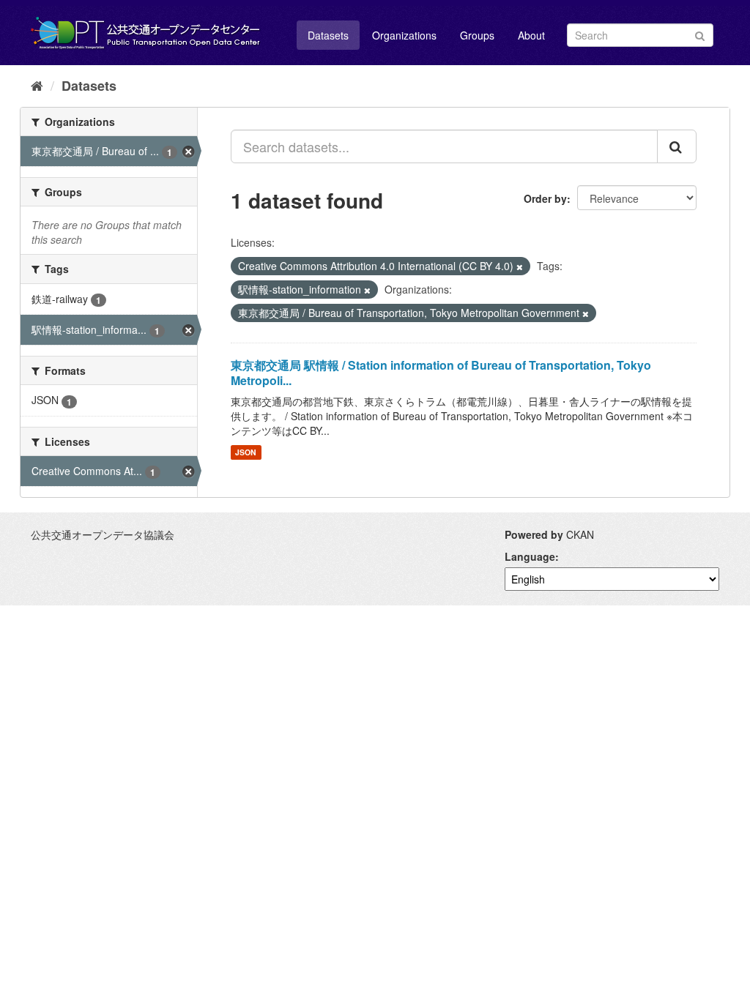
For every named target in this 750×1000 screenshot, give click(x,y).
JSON (245, 452)
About (531, 35)
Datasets (328, 35)
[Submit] (700, 34)
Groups (477, 35)
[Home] (37, 84)
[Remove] (519, 266)
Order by (545, 198)
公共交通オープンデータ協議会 (102, 534)
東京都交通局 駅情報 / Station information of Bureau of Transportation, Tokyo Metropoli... (441, 373)
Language (530, 556)
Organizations (404, 35)
